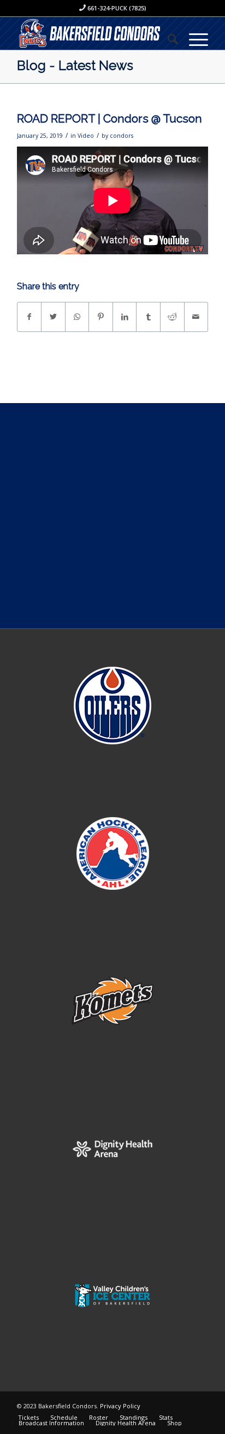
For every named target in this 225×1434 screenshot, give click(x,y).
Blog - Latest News (75, 65)
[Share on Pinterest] (100, 316)
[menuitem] (167, 39)
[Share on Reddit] (172, 316)
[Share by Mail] (196, 316)
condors (121, 135)
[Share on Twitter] (53, 316)
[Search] (167, 39)
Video (86, 135)
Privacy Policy (120, 1406)
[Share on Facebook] (29, 316)
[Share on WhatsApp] (77, 316)
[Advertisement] (112, 515)
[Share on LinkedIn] (125, 316)
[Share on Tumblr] (148, 316)
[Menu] (193, 39)
